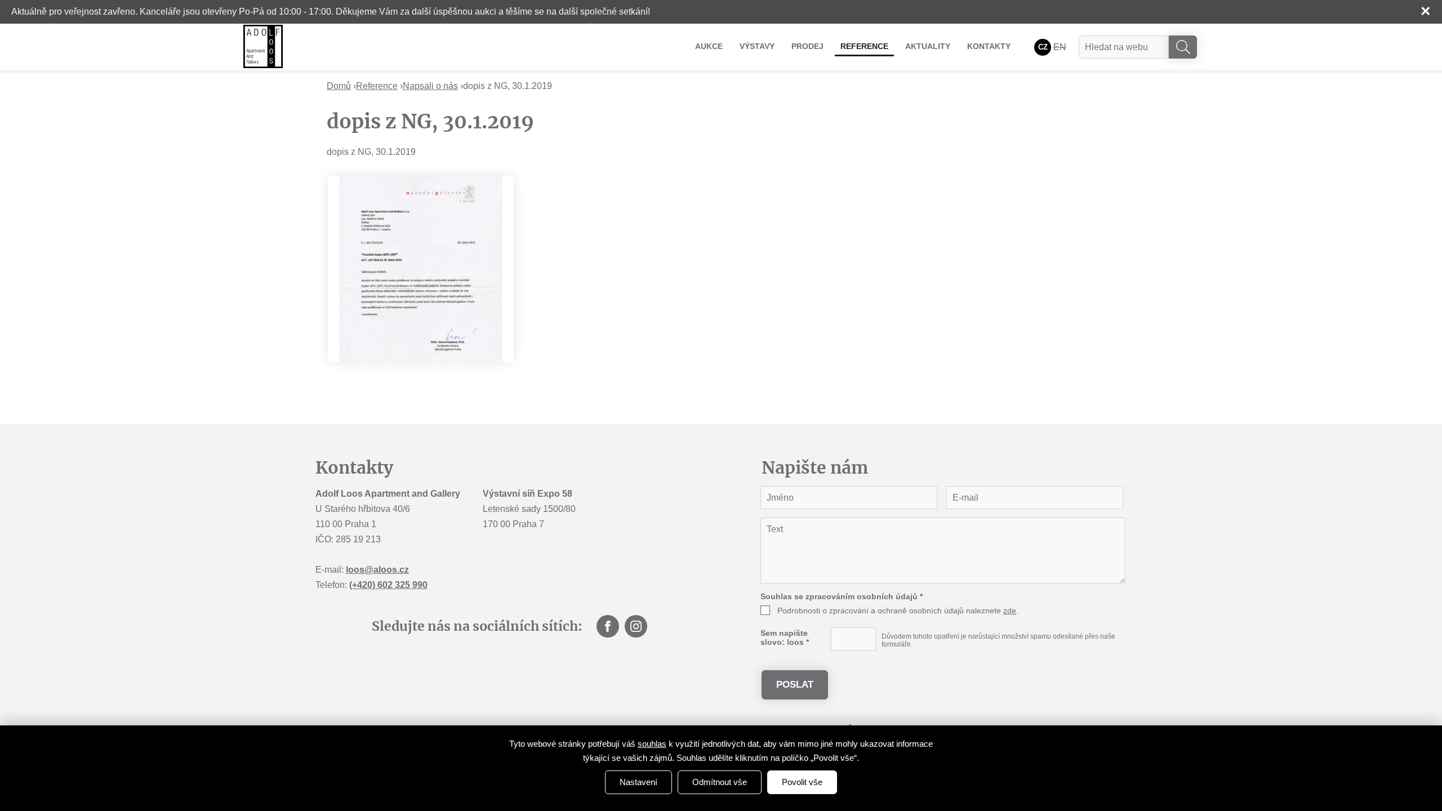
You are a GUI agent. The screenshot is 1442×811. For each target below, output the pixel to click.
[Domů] (263, 46)
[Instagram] (636, 626)
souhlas (652, 743)
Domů (339, 86)
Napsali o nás (430, 86)
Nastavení (638, 782)
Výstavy (757, 46)
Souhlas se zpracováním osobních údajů (841, 596)
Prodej (807, 46)
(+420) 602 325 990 (388, 585)
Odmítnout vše (719, 782)
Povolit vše (802, 782)
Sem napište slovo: (784, 638)
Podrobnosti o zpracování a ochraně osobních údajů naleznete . (897, 610)
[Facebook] (608, 626)
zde (1009, 610)
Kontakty (989, 46)
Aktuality (927, 46)
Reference (864, 46)
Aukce (709, 46)
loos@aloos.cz (377, 569)
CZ (1043, 47)
